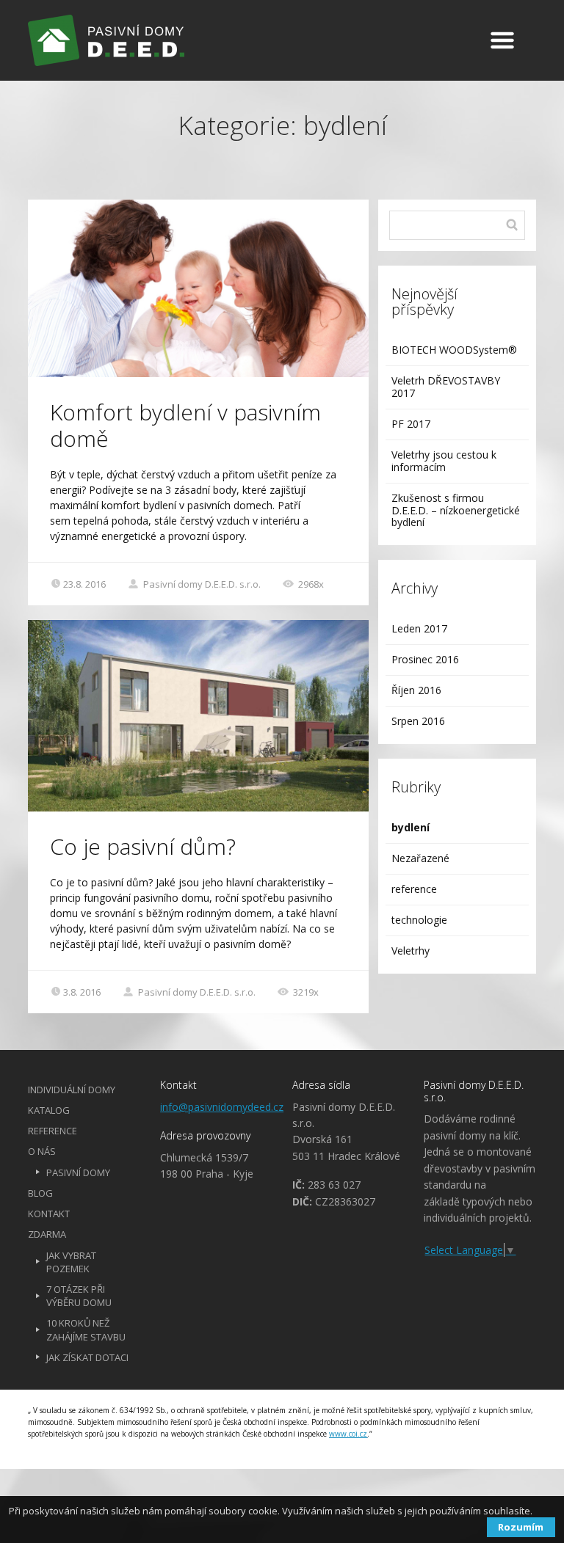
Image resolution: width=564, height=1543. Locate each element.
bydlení (410, 827)
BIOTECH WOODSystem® (454, 350)
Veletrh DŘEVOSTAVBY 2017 (445, 386)
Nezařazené (420, 858)
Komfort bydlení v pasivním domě (185, 425)
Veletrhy (410, 950)
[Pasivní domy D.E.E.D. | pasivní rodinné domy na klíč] (205, 40)
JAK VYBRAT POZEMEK (71, 1262)
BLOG (40, 1193)
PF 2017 (410, 424)
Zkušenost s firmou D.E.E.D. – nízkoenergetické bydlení (455, 510)
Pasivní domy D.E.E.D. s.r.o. (201, 584)
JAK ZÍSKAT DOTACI (87, 1357)
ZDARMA (47, 1234)
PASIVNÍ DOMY (78, 1172)
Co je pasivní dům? (143, 846)
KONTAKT (49, 1213)
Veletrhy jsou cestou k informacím (443, 461)
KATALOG (49, 1110)
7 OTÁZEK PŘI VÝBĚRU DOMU (79, 1296)
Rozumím (520, 1526)
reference (414, 889)
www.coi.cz (348, 1434)
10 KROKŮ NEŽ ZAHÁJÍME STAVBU (86, 1329)
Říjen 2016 (416, 690)
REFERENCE (52, 1130)
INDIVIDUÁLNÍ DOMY (71, 1089)
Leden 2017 (419, 628)
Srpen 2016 (418, 721)
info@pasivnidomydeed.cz (221, 1107)
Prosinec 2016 (425, 659)
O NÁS (42, 1151)
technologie (419, 920)
